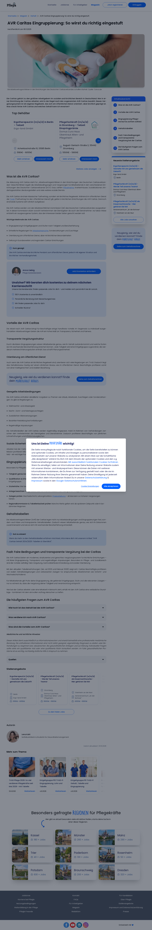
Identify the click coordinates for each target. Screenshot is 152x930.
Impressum (37, 480)
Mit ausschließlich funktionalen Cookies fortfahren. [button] (93, 462)
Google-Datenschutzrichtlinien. (71, 480)
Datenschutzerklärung (96, 477)
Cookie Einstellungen (90, 486)
